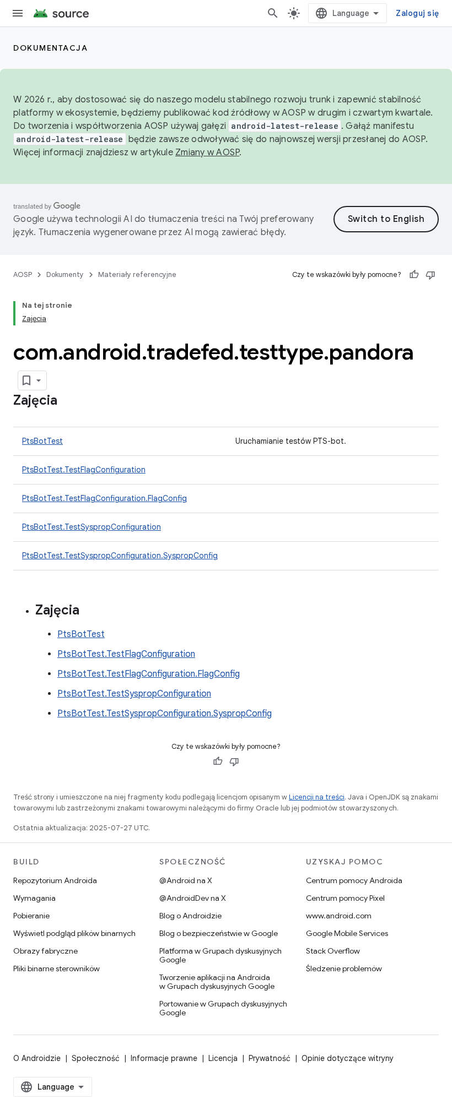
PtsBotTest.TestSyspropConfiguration (91, 527)
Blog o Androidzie (190, 916)
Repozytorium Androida (55, 880)
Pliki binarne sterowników (56, 968)
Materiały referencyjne (137, 274)
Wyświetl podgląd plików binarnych (74, 933)
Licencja (223, 1058)
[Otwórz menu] (18, 13)
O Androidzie (37, 1058)
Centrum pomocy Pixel (345, 898)
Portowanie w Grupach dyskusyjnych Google (223, 1008)
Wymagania (34, 898)
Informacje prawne (164, 1058)
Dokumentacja (50, 48)
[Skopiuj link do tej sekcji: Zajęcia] (68, 401)
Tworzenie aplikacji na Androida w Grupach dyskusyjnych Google (217, 981)
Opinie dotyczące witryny (348, 1058)
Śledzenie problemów (344, 968)
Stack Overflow (333, 951)
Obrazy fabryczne (45, 951)
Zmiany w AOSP (207, 152)
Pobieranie (31, 916)
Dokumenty (65, 274)
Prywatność (269, 1058)
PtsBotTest (42, 441)
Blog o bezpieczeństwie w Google (218, 933)
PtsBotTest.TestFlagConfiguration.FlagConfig (104, 498)
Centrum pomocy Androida (354, 880)
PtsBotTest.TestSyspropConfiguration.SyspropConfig (120, 556)
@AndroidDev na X (192, 898)
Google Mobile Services (347, 933)
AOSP (22, 274)
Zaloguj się (417, 13)
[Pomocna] (414, 274)
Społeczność (96, 1058)
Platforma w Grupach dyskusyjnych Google (220, 955)
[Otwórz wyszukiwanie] (272, 13)
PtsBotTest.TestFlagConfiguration (84, 470)
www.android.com (339, 916)
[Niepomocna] (430, 274)
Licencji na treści (317, 797)
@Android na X (185, 880)
